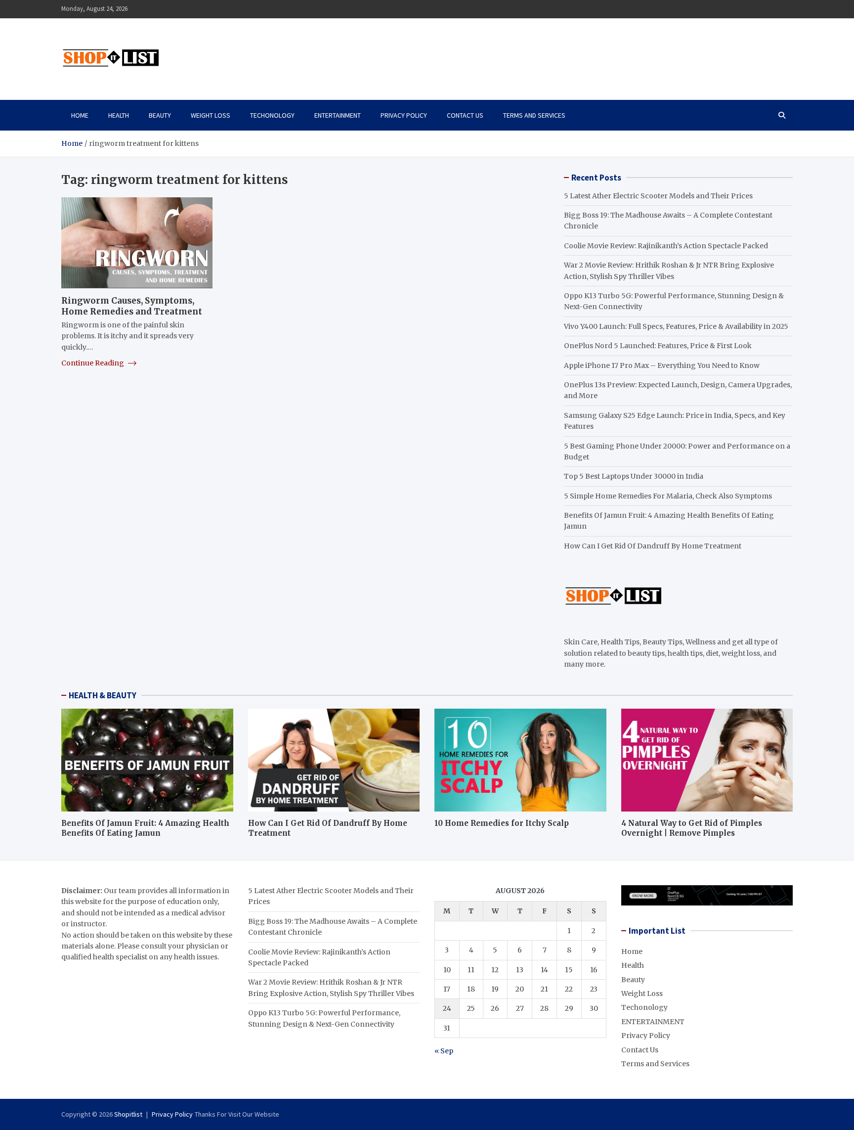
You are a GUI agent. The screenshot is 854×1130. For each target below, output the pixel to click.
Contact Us (465, 115)
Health (118, 115)
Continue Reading (93, 362)
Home (79, 115)
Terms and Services (534, 115)
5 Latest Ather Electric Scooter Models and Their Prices (658, 195)
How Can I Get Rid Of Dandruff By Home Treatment (652, 546)
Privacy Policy (404, 115)
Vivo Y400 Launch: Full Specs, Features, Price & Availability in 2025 (676, 326)
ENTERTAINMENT (337, 115)
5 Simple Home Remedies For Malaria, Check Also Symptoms (668, 496)
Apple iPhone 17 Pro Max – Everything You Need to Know (662, 365)
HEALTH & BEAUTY (102, 695)
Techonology (272, 115)
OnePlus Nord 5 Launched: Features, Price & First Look (658, 345)
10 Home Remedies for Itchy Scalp (501, 823)
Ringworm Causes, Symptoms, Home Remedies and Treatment (131, 305)
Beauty (160, 115)
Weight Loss (210, 115)
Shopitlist (128, 1114)
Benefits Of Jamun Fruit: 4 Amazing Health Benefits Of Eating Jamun (145, 828)
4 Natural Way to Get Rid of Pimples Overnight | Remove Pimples (691, 828)
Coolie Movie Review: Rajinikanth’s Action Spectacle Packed (666, 245)
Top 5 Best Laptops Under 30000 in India (633, 476)
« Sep (443, 1050)
